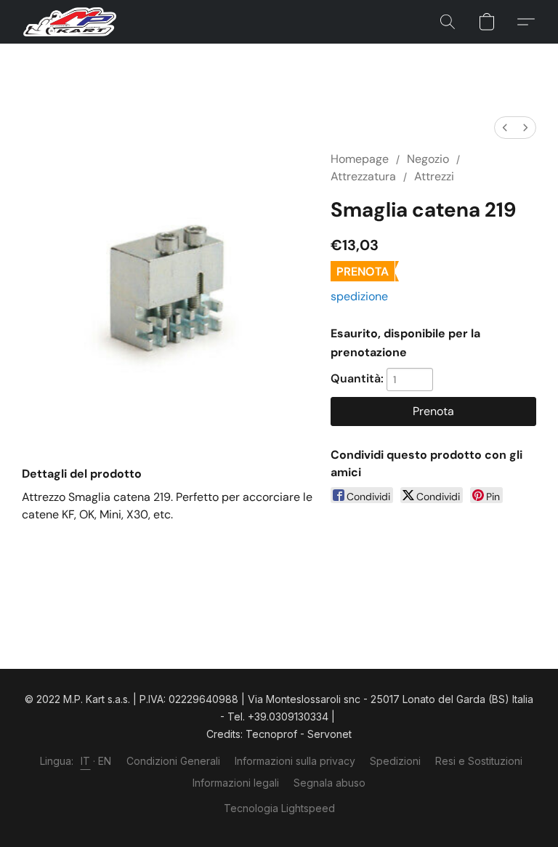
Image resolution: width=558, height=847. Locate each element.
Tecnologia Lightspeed (279, 808)
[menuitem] (505, 127)
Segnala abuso (329, 782)
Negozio (428, 158)
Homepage (360, 158)
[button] (69, 21)
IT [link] (86, 761)
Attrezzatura (363, 176)
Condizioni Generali (173, 761)
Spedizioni (395, 761)
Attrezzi (434, 176)
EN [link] (105, 761)
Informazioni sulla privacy (295, 761)
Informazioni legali (236, 782)
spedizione (359, 296)
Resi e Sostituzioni (478, 761)
